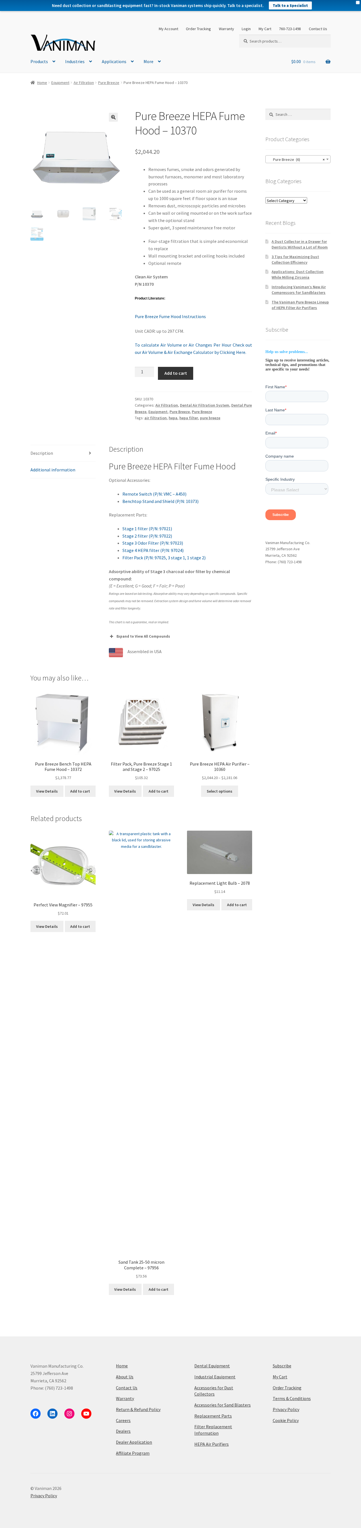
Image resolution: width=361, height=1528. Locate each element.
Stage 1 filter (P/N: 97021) (147, 528)
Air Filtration (84, 82)
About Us (124, 1377)
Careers (123, 1420)
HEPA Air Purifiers (211, 1444)
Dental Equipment (212, 1366)
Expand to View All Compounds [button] (143, 636)
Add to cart (175, 373)
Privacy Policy (286, 1409)
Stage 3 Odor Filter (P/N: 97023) (152, 543)
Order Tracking (198, 28)
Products (39, 61)
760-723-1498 (290, 28)
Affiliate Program (132, 1453)
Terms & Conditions (292, 1398)
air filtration (155, 417)
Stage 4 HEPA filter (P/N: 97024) (153, 550)
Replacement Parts (213, 1416)
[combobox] (298, 159)
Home (42, 82)
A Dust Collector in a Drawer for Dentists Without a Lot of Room (300, 244)
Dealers (123, 1431)
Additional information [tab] (52, 470)
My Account (168, 28)
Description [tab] (41, 453)
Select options (219, 791)
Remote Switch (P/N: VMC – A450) (154, 494)
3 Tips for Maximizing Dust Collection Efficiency (295, 259)
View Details (47, 791)
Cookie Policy (286, 1420)
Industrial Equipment (214, 1377)
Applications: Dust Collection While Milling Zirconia (297, 274)
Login (246, 28)
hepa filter (188, 417)
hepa (173, 417)
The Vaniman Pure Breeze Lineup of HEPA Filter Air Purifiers (300, 305)
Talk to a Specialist (290, 5)
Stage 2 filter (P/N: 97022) (147, 536)
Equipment (60, 82)
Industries (75, 61)
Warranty (226, 28)
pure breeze (210, 417)
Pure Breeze (108, 82)
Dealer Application (134, 1442)
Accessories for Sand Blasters (222, 1405)
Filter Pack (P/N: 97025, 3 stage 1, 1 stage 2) (164, 557)
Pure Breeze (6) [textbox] (296, 159)
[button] (113, 117)
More (148, 61)
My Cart (265, 28)
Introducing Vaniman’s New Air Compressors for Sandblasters (299, 289)
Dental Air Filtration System (204, 405)
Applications (114, 61)
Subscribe (282, 1366)
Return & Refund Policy (138, 1409)
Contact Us (318, 28)
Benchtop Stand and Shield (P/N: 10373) (160, 501)
